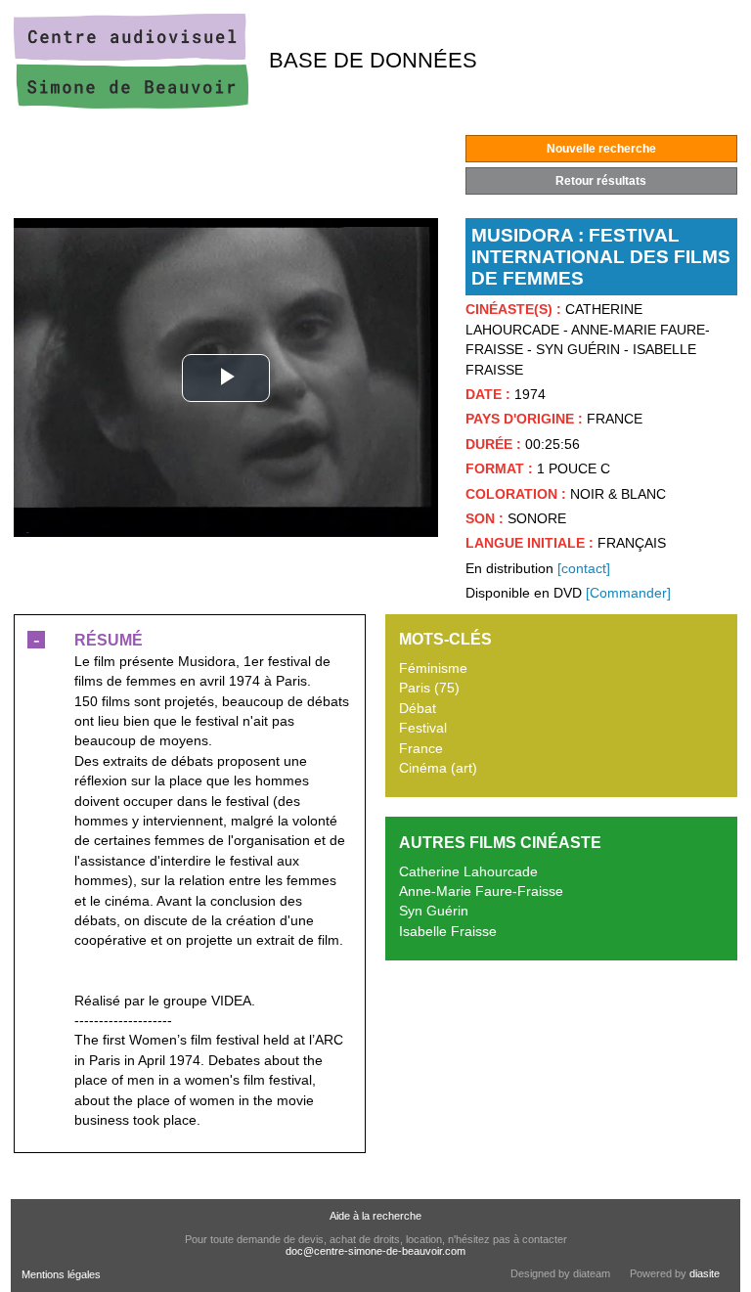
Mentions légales (61, 1274)
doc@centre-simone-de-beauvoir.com (375, 1251)
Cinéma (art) (438, 768)
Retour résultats (600, 181)
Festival (423, 728)
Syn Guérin (433, 911)
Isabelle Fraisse (448, 931)
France (421, 748)
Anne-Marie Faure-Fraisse (481, 891)
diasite (704, 1273)
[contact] (583, 568)
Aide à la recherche (375, 1216)
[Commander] (628, 593)
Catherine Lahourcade (468, 872)
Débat (417, 708)
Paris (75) (429, 688)
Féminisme (433, 668)
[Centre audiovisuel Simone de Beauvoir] (131, 104)
